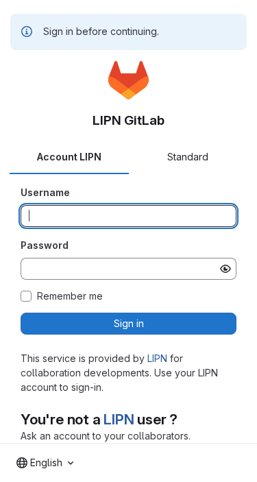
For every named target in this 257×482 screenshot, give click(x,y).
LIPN (157, 358)
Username (45, 192)
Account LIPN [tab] (69, 156)
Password (45, 245)
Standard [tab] (187, 156)
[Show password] (225, 269)
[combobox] (44, 463)
